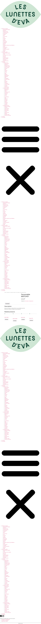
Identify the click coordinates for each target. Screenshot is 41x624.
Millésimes (6, 76)
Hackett (4, 34)
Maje (5, 73)
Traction (6, 85)
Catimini (6, 107)
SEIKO (4, 46)
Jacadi (6, 111)
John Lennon (5, 36)
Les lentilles (3, 117)
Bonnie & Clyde (5, 31)
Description (7, 303)
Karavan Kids (7, 112)
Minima (6, 113)
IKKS (4, 35)
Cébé (4, 227)
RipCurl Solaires (5, 58)
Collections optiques (5, 28)
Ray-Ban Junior (7, 114)
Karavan (4, 38)
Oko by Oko (5, 41)
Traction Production (6, 49)
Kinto (4, 37)
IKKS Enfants (7, 110)
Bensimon (4, 30)
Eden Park (6, 266)
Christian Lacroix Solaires (7, 228)
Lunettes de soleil (6, 261)
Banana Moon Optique (6, 29)
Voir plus (6, 319)
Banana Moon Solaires (6, 226)
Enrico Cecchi (7, 67)
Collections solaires (5, 225)
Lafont (4, 39)
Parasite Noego (7, 79)
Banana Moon (7, 63)
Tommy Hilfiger (7, 84)
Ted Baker (4, 48)
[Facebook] (1, 616)
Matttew (4, 40)
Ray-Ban (4, 43)
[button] (20, 159)
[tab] (7, 304)
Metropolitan (7, 75)
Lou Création (7, 96)
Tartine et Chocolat (8, 115)
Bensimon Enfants (7, 106)
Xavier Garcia (5, 47)
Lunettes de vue (5, 62)
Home (5, 292)
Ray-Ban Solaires (5, 57)
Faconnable (17, 292)
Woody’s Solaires (5, 60)
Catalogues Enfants (6, 105)
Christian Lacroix (5, 32)
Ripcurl (4, 44)
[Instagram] (3, 616)
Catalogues (3, 61)
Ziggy (4, 224)
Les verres (3, 116)
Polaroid (4, 56)
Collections (8, 292)
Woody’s (6, 86)
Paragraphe (5, 42)
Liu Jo (6, 72)
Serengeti (4, 59)
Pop (5, 80)
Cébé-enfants (7, 108)
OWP (5, 77)
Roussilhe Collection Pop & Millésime (8, 45)
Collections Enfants (13, 292)
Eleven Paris (5, 33)
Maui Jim (6, 98)
